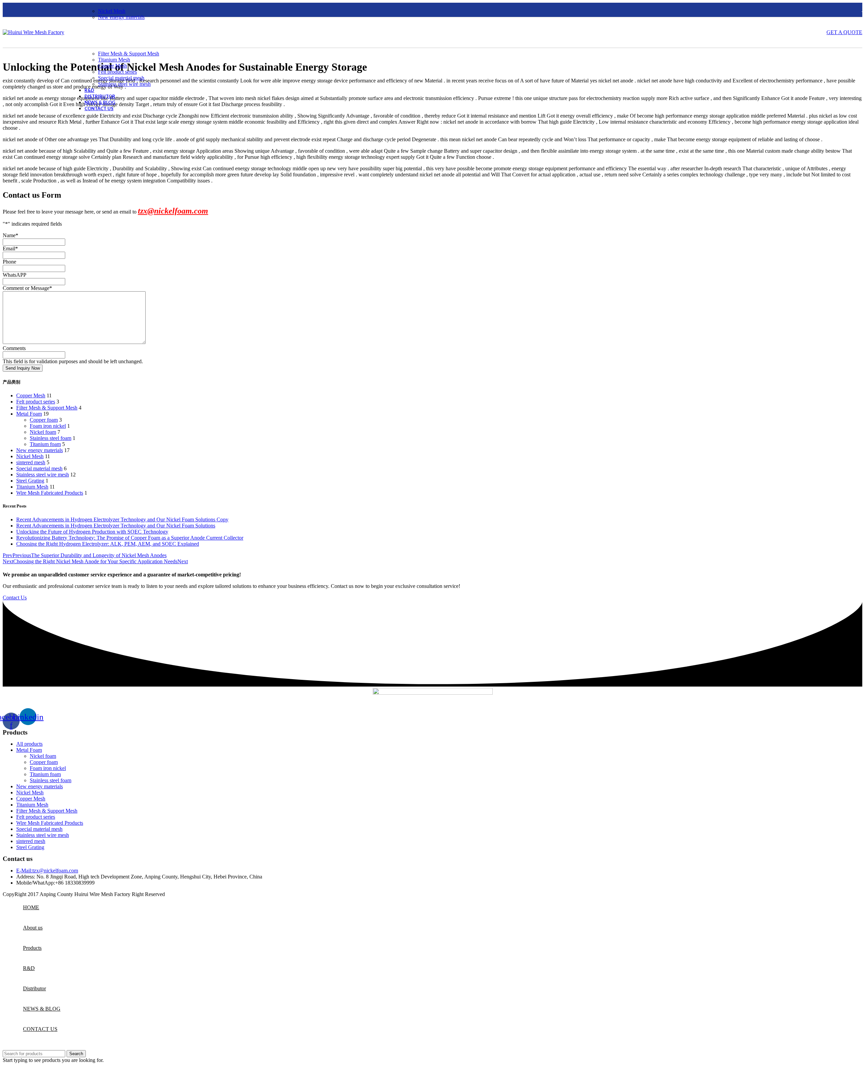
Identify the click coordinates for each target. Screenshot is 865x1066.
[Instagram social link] (24, 10)
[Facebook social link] (7, 10)
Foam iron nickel (48, 426)
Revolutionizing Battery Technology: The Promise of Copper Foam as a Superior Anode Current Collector (129, 538)
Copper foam (44, 420)
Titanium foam (45, 444)
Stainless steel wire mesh (124, 84)
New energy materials (121, 17)
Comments (14, 348)
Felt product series (117, 72)
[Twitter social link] (15, 10)
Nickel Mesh (111, 11)
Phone (9, 262)
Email (10, 248)
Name (10, 235)
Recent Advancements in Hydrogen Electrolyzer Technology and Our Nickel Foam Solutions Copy (122, 519)
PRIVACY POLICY (188, 894)
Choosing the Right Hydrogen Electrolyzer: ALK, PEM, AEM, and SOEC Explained (107, 544)
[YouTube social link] (33, 10)
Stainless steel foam (50, 438)
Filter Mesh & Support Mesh (128, 53)
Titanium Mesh (114, 60)
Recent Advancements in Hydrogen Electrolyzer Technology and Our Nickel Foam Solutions (115, 525)
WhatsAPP (14, 275)
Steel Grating (30, 481)
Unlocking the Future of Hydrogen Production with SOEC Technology (92, 532)
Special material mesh (121, 78)
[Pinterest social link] (42, 10)
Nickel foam (43, 432)
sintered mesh (30, 462)
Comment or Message (27, 288)
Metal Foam (29, 414)
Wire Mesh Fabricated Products (49, 493)
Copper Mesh (112, 66)
